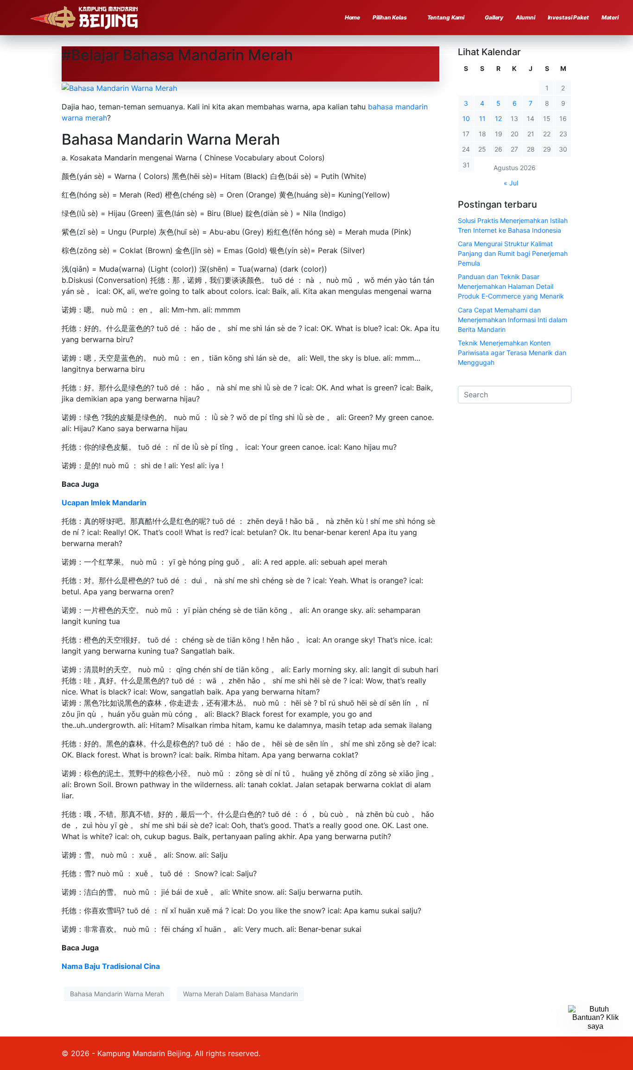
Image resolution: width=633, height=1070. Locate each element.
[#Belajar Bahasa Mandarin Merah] (119, 87)
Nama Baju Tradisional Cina (111, 966)
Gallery (494, 17)
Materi (610, 17)
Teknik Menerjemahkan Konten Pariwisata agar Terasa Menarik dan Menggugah (512, 352)
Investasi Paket (568, 17)
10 (466, 118)
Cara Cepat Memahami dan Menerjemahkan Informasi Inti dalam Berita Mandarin (512, 319)
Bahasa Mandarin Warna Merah (117, 994)
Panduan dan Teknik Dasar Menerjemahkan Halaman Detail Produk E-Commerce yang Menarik (511, 286)
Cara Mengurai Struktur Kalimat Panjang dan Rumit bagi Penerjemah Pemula (513, 253)
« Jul (511, 183)
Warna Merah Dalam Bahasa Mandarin (240, 994)
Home (353, 17)
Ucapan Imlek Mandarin (104, 502)
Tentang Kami (446, 17)
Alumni (525, 17)
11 (482, 118)
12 (498, 118)
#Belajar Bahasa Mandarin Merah (177, 55)
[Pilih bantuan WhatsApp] (595, 1032)
